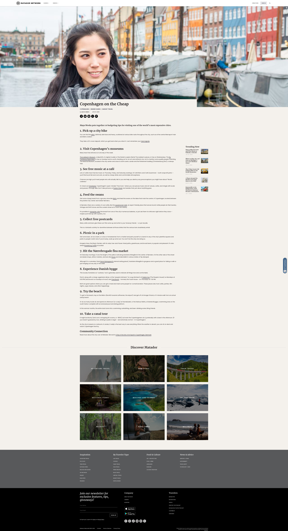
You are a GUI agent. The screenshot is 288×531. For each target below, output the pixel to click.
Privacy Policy (153, 275)
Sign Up (159, 272)
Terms (146, 275)
